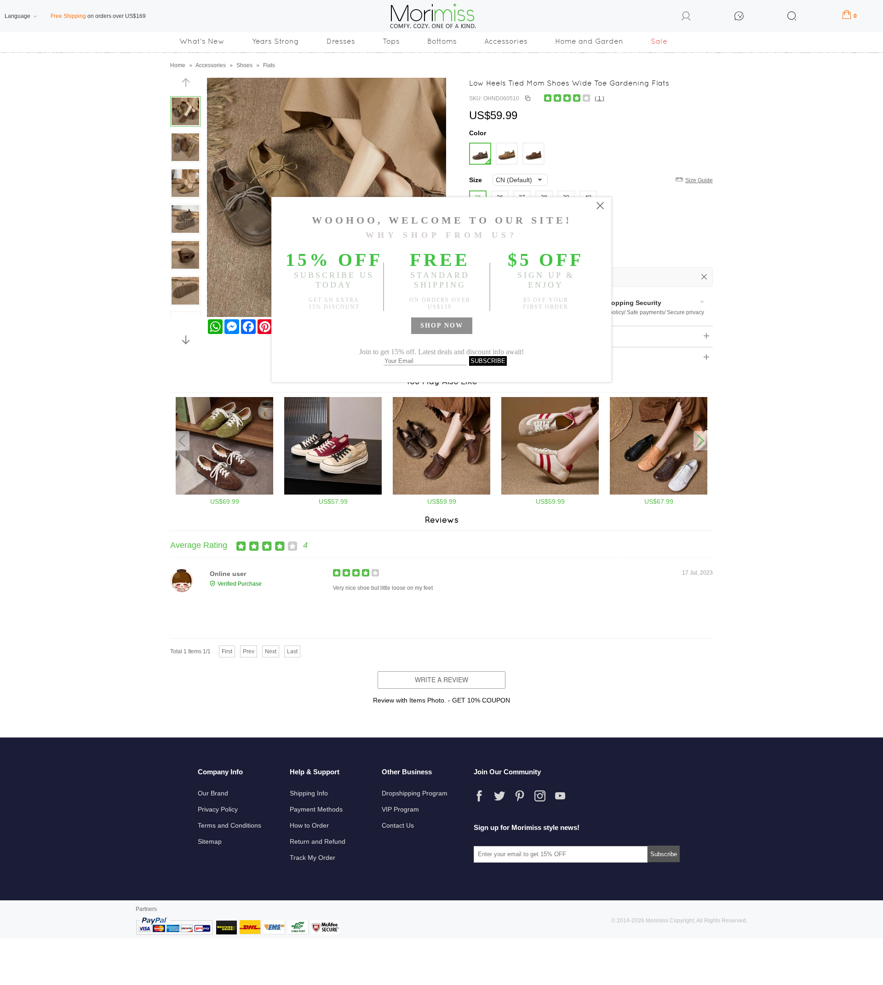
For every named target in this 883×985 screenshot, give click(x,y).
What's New (201, 41)
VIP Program (400, 809)
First (227, 651)
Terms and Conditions (229, 825)
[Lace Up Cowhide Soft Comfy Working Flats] (658, 493)
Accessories (506, 41)
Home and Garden (589, 41)
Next (270, 651)
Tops (391, 41)
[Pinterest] (519, 795)
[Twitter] (499, 795)
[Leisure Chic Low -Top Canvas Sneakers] (333, 493)
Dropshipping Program (414, 793)
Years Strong (275, 41)
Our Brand (213, 793)
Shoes (244, 65)
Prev (248, 651)
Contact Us (398, 825)
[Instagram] (539, 795)
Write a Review (441, 679)
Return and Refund (317, 841)
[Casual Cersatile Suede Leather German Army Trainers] (224, 493)
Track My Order (312, 857)
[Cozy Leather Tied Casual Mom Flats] (441, 493)
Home (177, 65)
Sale (659, 41)
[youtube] (560, 795)
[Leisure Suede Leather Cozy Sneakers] (550, 493)
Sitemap (210, 841)
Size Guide (699, 180)
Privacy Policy (218, 809)
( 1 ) (599, 98)
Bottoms (442, 41)
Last (292, 651)
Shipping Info (309, 793)
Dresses (341, 41)
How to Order (309, 825)
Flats (269, 65)
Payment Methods (316, 809)
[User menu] (686, 17)
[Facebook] (479, 795)
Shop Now (441, 325)
